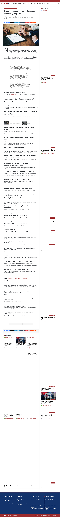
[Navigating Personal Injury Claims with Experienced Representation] (6, 123)
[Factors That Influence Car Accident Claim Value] (21, 380)
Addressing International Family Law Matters (18, 83)
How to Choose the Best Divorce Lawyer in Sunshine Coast (21, 69)
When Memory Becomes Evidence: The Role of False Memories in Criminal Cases (8, 414)
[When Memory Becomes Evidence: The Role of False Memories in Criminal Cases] (9, 380)
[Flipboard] (26, 327)
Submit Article (45, 515)
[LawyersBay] (5, 4)
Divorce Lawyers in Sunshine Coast (16, 66)
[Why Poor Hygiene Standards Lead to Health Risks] (32, 451)
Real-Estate (30, 3)
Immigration (36, 3)
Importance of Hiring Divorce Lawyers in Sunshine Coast (20, 68)
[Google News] (20, 327)
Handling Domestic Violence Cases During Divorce (19, 77)
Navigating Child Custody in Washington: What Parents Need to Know (32, 354)
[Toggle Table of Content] (31, 65)
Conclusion (13, 88)
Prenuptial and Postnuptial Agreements (17, 82)
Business (24, 3)
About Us (38, 515)
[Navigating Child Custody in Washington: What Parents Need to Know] (32, 350)
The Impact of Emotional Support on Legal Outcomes (20, 86)
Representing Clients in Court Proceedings (18, 76)
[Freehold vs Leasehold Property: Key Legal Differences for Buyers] (32, 340)
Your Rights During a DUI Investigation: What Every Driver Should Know (47, 78)
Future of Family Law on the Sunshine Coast (18, 87)
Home (35, 515)
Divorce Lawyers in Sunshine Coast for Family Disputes (17, 62)
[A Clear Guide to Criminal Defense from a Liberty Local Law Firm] (9, 451)
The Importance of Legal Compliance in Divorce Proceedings (21, 79)
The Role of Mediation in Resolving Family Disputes (19, 75)
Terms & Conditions (54, 515)
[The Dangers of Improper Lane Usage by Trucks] (24, 123)
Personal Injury (42, 3)
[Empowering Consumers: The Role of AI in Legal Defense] (9, 340)
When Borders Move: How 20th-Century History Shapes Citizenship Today (48, 234)
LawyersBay (9, 515)
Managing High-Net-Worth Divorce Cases (18, 78)
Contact (41, 515)
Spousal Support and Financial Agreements (18, 74)
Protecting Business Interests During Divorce (18, 85)
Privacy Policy (49, 515)
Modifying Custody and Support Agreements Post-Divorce (21, 84)
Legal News (15, 3)
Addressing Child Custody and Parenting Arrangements (20, 73)
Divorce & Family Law (8, 8)
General (19, 3)
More (48, 3)
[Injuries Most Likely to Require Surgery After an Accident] (21, 340)
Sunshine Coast (13, 94)
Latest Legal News (14, 8)
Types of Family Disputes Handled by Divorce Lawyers (20, 67)
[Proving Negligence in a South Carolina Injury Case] (21, 451)
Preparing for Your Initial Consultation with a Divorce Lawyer (21, 70)
